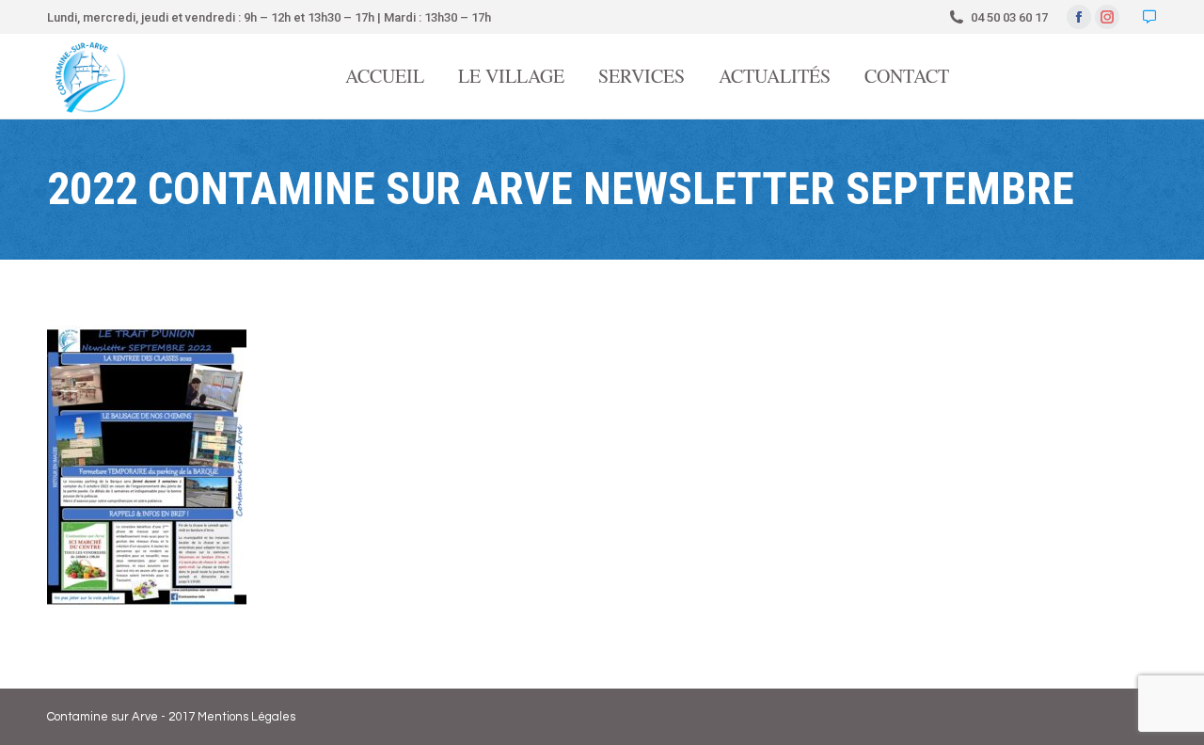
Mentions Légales (246, 716)
